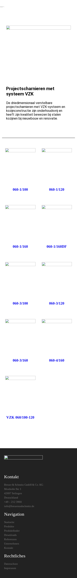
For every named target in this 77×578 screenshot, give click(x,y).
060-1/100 (20, 189)
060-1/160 (20, 246)
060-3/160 (20, 360)
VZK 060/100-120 (20, 417)
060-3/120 (56, 303)
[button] (41, 6)
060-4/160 (56, 360)
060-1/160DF (57, 246)
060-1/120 (56, 189)
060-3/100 (20, 303)
